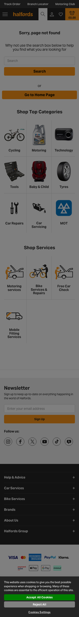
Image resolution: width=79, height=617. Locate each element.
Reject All (39, 604)
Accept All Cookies (39, 597)
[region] (39, 596)
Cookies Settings (39, 612)
